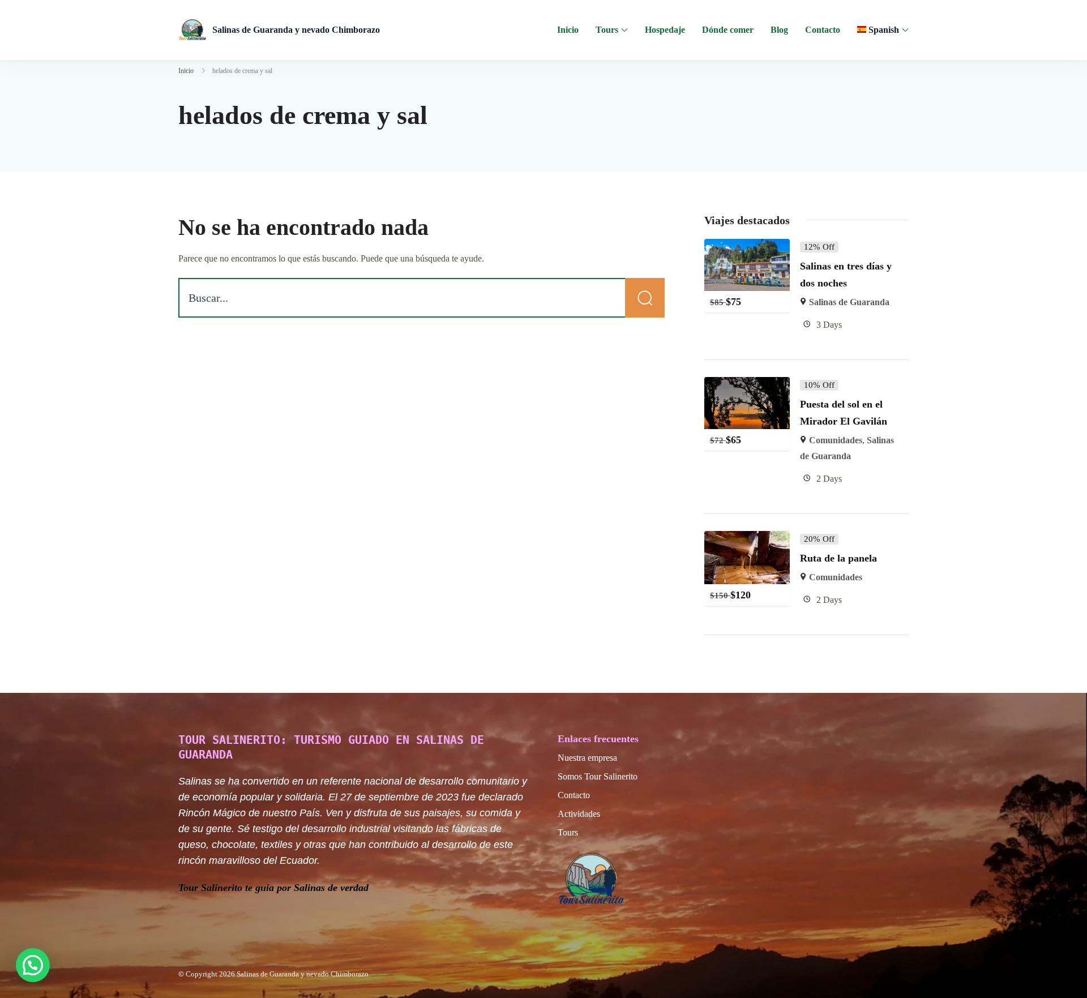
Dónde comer (728, 30)
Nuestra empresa (587, 758)
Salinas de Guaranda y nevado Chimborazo (296, 30)
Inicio (568, 30)
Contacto (822, 30)
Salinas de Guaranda (849, 302)
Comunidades (835, 440)
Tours (607, 30)
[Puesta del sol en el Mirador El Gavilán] (747, 384)
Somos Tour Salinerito (597, 776)
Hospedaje (665, 30)
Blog (779, 30)
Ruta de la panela (838, 558)
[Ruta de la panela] (747, 538)
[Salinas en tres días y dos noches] (747, 246)
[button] (33, 965)
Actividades (579, 814)
